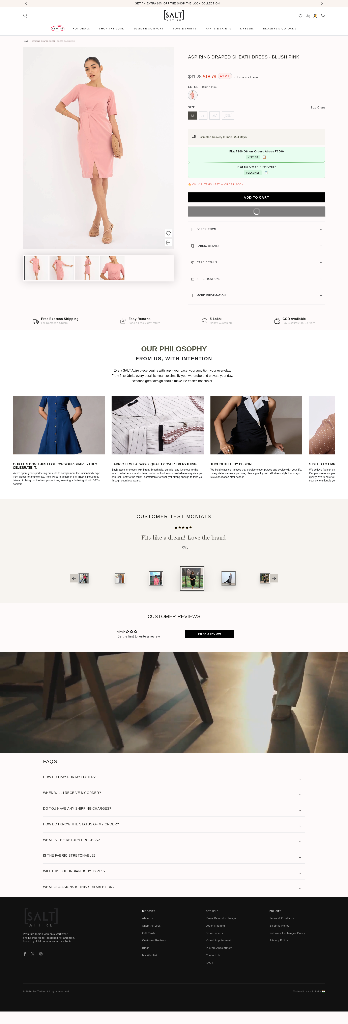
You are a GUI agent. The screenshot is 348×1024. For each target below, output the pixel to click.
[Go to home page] (174, 16)
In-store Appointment (219, 960)
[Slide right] (321, 3)
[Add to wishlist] (168, 233)
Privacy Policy (278, 953)
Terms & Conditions (282, 930)
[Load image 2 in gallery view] (62, 268)
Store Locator (214, 945)
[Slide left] (26, 3)
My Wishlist (149, 968)
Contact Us (213, 968)
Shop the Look (151, 938)
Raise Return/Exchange (221, 930)
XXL (229, 117)
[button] (25, 15)
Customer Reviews (154, 953)
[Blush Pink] (192, 95)
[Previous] (74, 591)
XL (216, 117)
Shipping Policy (279, 938)
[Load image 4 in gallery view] (112, 268)
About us (148, 930)
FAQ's (209, 975)
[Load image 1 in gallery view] (36, 268)
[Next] (274, 591)
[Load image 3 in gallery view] (87, 268)
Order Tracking (215, 938)
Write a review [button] (209, 646)
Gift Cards (148, 945)
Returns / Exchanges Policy (287, 945)
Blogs (145, 960)
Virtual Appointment (218, 953)
